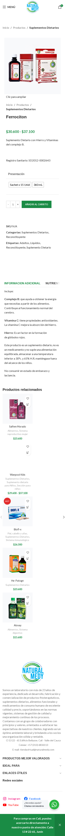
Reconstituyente (15, 236)
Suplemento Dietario (39, 247)
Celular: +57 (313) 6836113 (33, 744)
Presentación (16, 174)
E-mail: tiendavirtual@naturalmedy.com (33, 749)
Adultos (24, 242)
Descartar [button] (60, 825)
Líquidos (35, 242)
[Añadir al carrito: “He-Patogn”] (28, 559)
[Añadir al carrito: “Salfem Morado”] (28, 405)
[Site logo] (32, 6)
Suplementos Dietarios (44, 27)
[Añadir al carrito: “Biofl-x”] (28, 507)
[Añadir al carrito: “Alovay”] (28, 603)
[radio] (20, 184)
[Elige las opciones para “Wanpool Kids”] (28, 453)
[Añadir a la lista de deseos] (28, 398)
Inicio (6, 27)
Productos (19, 27)
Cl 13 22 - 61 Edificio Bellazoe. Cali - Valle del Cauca (33, 740)
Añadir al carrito (36, 204)
